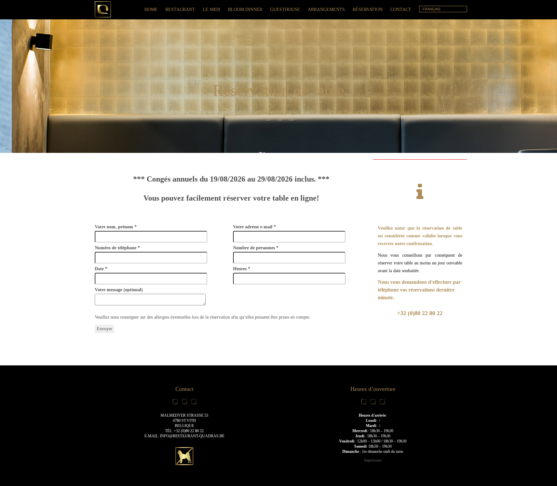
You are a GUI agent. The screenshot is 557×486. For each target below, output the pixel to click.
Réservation (368, 9)
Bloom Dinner (245, 9)
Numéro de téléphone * (117, 247)
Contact (400, 9)
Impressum (372, 460)
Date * (101, 268)
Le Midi (211, 9)
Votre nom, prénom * (116, 226)
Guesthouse (285, 9)
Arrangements (326, 9)
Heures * (241, 268)
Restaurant (180, 9)
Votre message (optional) (119, 289)
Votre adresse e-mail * (254, 226)
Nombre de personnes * (255, 247)
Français (431, 9)
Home (151, 9)
